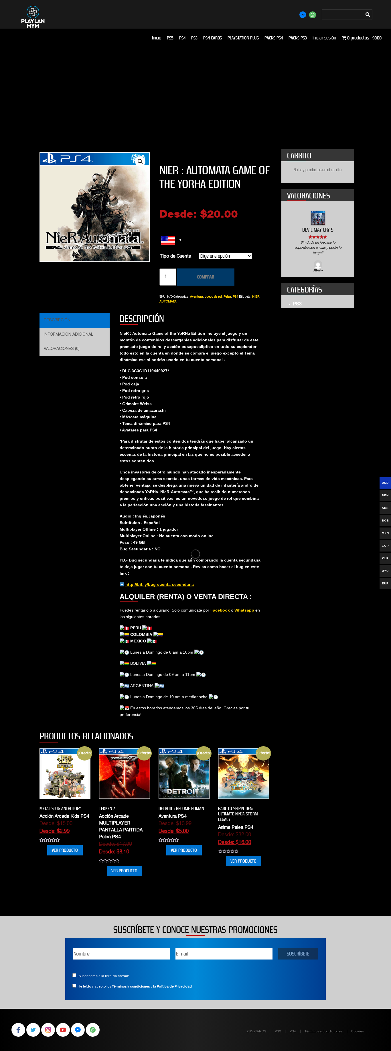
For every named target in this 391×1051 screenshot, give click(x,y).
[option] (317, 242)
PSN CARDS (212, 38)
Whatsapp (244, 610)
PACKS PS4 (273, 38)
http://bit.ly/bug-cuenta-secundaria (159, 584)
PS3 (194, 38)
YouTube (63, 1030)
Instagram (48, 1030)
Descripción (57, 321)
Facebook (220, 610)
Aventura (196, 296)
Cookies (357, 1031)
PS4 (182, 38)
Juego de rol (213, 296)
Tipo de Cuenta (175, 256)
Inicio (156, 38)
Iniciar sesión (324, 38)
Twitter (33, 1030)
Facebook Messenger (78, 1030)
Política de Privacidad (174, 986)
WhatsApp (93, 1030)
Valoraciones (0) (62, 349)
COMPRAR (205, 277)
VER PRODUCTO (65, 850)
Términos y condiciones (131, 986)
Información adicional (68, 335)
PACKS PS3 (298, 38)
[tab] (74, 320)
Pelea (227, 296)
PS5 (170, 38)
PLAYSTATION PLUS (243, 38)
